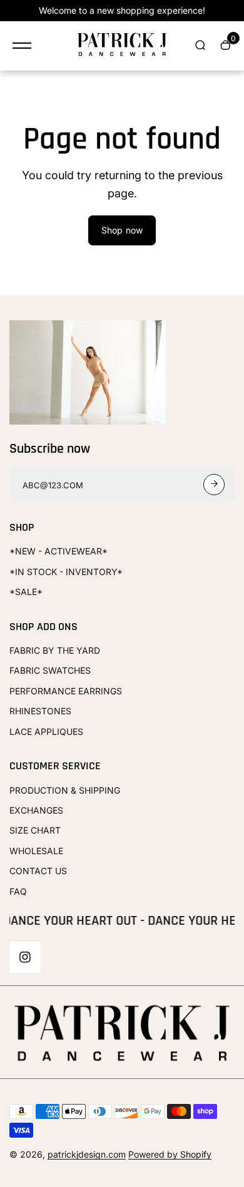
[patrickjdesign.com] (122, 46)
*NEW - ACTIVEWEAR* (58, 551)
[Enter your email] (214, 484)
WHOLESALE (36, 850)
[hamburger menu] (21, 46)
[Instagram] (25, 957)
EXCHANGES (36, 810)
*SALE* (26, 591)
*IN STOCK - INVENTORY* (66, 571)
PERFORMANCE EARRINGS (65, 691)
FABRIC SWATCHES (50, 670)
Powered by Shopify (169, 1154)
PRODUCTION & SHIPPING (64, 790)
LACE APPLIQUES (46, 731)
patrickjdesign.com (87, 1154)
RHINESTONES (40, 711)
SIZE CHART (35, 830)
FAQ (18, 891)
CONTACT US (38, 870)
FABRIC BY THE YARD (54, 650)
